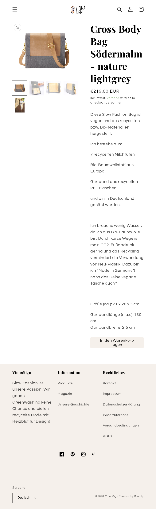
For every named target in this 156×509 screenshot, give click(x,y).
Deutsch (24, 497)
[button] (14, 9)
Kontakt (109, 383)
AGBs (107, 436)
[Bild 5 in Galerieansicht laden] (19, 105)
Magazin (65, 394)
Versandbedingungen (121, 425)
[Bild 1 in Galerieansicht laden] (19, 88)
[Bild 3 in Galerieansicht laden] (53, 88)
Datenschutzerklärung (121, 404)
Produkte (65, 383)
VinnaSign (111, 496)
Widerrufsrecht (115, 415)
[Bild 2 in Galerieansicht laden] (36, 88)
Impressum (112, 394)
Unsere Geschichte (73, 404)
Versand (113, 98)
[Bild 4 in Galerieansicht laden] (71, 88)
